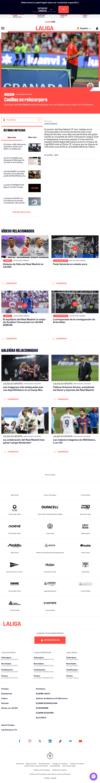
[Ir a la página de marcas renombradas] (50, 755)
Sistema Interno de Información (36, 766)
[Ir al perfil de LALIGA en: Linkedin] (50, 741)
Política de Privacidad (42, 770)
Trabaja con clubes (77, 763)
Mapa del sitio (31, 763)
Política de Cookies (59, 770)
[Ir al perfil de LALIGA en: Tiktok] (60, 741)
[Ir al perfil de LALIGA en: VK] (70, 741)
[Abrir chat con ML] (93, 776)
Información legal (68, 766)
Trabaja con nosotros (60, 763)
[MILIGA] (96, 28)
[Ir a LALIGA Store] (50, 22)
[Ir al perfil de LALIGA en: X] (40, 741)
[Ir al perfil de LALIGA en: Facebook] (19, 741)
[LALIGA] (45, 28)
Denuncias (20, 763)
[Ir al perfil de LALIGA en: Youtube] (80, 741)
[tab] (11, 137)
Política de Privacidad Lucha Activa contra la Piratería (50, 774)
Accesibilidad (55, 766)
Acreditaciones (44, 763)
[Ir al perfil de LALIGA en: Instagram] (29, 741)
